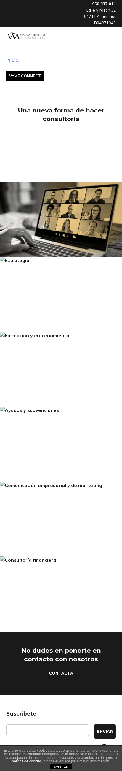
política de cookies (27, 761)
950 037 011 (104, 3)
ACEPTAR (61, 767)
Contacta (61, 673)
